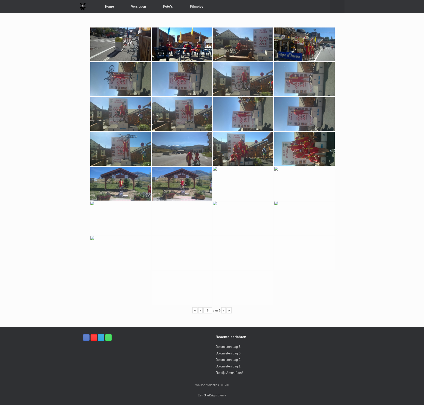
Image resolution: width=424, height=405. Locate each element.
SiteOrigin (210, 395)
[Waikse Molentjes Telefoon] (108, 337)
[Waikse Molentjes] (83, 6)
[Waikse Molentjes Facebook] (86, 337)
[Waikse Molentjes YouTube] (94, 337)
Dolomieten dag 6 (228, 353)
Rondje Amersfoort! (229, 373)
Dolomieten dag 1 (228, 366)
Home (109, 6)
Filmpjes (196, 6)
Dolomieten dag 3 (228, 347)
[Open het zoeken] (337, 6)
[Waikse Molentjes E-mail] (101, 337)
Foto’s (168, 6)
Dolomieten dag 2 (228, 360)
